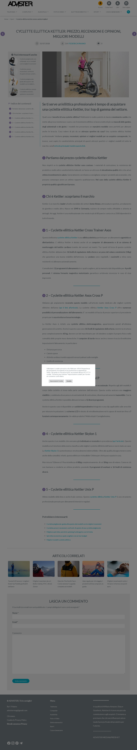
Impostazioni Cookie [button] (56, 381)
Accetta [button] (69, 381)
